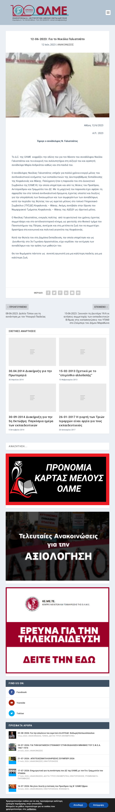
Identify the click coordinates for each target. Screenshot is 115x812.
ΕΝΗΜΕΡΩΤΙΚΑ (68, 736)
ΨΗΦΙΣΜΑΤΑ (64, 789)
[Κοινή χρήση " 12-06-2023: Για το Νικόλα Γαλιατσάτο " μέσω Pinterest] (60, 293)
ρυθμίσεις (31, 809)
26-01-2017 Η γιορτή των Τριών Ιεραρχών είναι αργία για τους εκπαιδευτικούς (82, 421)
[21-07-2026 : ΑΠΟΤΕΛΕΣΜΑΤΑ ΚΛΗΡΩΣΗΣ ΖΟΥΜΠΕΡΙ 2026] (12, 760)
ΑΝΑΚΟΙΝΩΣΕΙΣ (65, 44)
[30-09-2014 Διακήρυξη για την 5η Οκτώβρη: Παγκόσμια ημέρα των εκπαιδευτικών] (32, 398)
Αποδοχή (78, 805)
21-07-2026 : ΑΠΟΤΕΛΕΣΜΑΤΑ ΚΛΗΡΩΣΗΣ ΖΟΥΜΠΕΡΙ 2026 (46, 758)
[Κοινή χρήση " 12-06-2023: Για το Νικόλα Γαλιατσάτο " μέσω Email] (72, 293)
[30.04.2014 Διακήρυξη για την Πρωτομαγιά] (32, 352)
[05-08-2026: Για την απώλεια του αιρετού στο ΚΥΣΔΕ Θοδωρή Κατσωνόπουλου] (12, 735)
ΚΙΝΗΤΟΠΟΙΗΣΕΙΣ (51, 761)
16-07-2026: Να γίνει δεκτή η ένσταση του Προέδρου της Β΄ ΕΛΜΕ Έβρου (53, 786)
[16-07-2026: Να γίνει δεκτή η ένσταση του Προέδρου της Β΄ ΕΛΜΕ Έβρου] (12, 788)
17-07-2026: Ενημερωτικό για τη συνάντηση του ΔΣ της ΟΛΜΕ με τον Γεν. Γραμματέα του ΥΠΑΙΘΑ (60, 771)
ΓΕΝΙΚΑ (45, 736)
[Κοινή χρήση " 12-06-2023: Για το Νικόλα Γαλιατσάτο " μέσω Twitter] (54, 293)
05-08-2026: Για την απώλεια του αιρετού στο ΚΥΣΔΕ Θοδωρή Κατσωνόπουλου (56, 733)
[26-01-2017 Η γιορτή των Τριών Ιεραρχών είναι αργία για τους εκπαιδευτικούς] (82, 398)
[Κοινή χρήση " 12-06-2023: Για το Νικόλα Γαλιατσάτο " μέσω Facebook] (48, 293)
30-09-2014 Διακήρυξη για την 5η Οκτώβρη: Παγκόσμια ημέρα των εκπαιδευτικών (31, 421)
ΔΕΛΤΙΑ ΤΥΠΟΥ (55, 736)
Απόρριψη (98, 805)
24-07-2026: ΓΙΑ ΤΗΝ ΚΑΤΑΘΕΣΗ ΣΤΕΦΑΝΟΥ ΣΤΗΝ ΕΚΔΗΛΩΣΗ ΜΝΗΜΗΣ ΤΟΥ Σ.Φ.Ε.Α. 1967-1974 (59, 746)
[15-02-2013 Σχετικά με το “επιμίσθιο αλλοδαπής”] (82, 352)
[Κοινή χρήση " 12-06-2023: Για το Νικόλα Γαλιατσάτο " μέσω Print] (78, 293)
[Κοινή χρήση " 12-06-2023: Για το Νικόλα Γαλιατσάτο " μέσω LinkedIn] (66, 293)
